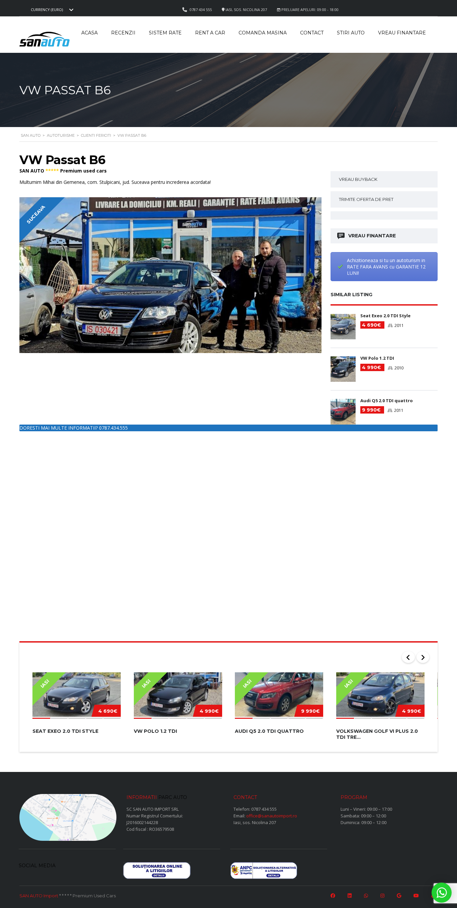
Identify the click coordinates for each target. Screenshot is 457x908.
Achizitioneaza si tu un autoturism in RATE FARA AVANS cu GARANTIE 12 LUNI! (386, 266)
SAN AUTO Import (38, 895)
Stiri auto (351, 33)
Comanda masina (263, 33)
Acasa (89, 33)
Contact (312, 33)
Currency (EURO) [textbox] (47, 9)
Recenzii (123, 33)
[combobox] (51, 9)
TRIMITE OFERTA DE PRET (366, 199)
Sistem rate (165, 33)
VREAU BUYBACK (358, 179)
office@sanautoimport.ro (271, 816)
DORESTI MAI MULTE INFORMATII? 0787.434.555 (73, 428)
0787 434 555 (264, 809)
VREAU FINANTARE (372, 236)
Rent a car (210, 33)
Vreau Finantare (402, 33)
